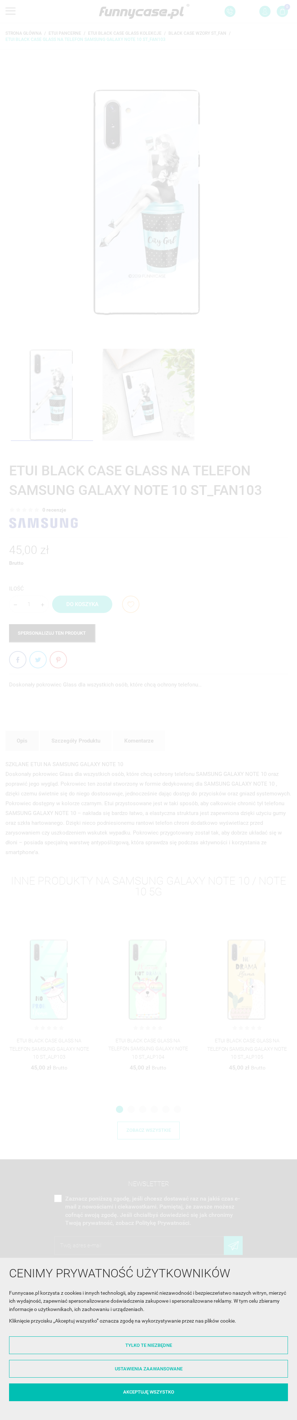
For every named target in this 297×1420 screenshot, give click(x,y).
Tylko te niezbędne (148, 1345)
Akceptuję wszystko (148, 1392)
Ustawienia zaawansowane (149, 1368)
